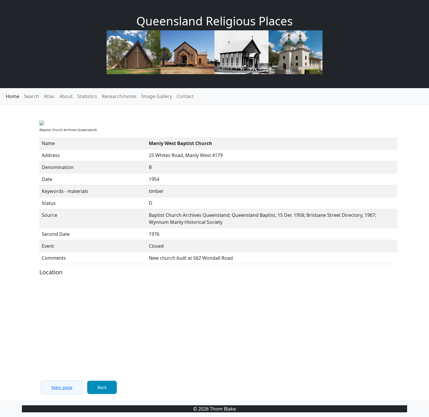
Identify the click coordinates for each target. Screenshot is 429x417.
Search (31, 96)
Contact (185, 96)
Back (102, 387)
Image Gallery (156, 96)
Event (48, 246)
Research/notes (119, 96)
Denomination (58, 167)
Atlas (49, 96)
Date (47, 179)
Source (49, 215)
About (66, 96)
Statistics (87, 96)
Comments (54, 258)
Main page (61, 387)
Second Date (56, 234)
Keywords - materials (65, 191)
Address (51, 155)
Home (12, 96)
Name (48, 143)
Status (49, 203)
